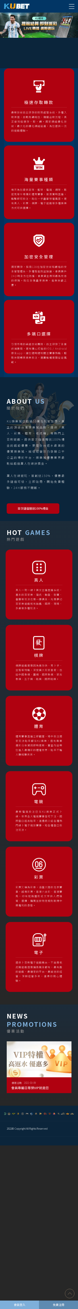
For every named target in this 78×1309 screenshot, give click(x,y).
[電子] (39, 957)
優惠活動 (17, 1083)
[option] (39, 25)
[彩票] (39, 882)
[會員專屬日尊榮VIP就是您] (39, 1070)
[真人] (39, 584)
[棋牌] (39, 657)
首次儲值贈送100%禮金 (33, 508)
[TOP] (69, 1293)
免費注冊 (58, 1305)
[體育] (39, 731)
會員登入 (19, 1305)
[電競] (39, 806)
